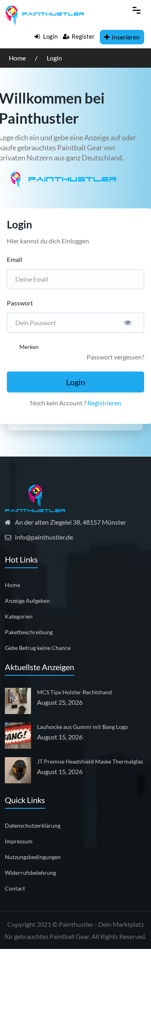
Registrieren (104, 403)
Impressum (19, 841)
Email (14, 259)
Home (18, 58)
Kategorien (19, 616)
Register (83, 36)
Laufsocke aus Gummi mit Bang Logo (82, 726)
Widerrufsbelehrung (30, 872)
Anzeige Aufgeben (27, 600)
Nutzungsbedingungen (33, 856)
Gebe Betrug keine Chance (37, 647)
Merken (29, 346)
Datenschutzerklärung (32, 825)
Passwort (20, 303)
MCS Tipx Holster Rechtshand (74, 692)
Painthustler (76, 924)
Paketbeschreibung (29, 632)
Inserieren (126, 37)
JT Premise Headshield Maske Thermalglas (90, 761)
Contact (15, 888)
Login (50, 36)
